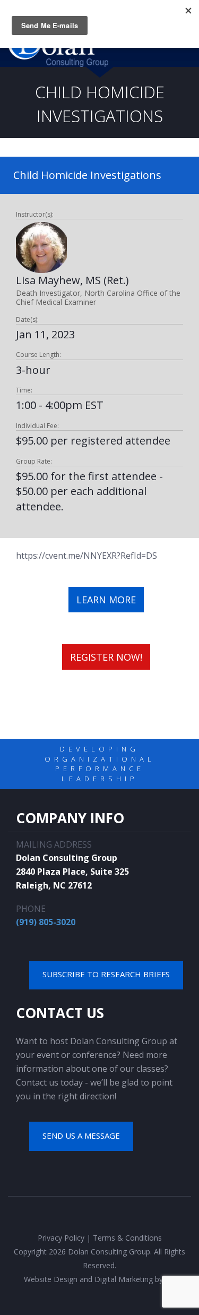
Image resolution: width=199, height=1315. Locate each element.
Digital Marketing (123, 1279)
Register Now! (106, 657)
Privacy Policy (61, 1238)
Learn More (106, 599)
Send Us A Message (81, 1135)
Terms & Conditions (127, 1238)
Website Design (50, 1279)
